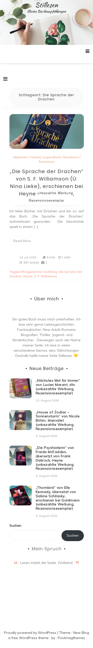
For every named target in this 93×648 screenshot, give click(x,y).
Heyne (27, 276)
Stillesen (46, 5)
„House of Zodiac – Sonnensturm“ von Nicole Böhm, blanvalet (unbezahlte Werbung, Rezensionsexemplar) (58, 420)
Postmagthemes (71, 638)
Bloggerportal (32, 272)
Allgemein (20, 157)
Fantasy (35, 157)
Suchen (15, 525)
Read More (22, 241)
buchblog (50, 272)
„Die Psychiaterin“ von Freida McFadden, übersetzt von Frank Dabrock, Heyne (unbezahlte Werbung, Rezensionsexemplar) (55, 458)
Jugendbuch (52, 157)
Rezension (71, 157)
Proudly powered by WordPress (30, 632)
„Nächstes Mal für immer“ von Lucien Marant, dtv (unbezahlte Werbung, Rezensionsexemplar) (58, 386)
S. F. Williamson (45, 276)
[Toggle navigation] (5, 79)
